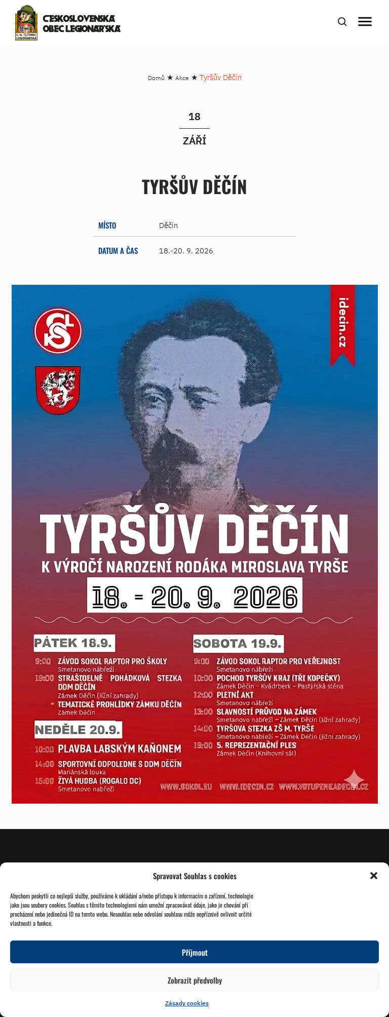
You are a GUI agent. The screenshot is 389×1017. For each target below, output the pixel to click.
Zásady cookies (187, 1003)
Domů (156, 78)
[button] (374, 876)
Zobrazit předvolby (195, 980)
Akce (182, 78)
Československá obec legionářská (82, 24)
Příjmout (195, 952)
